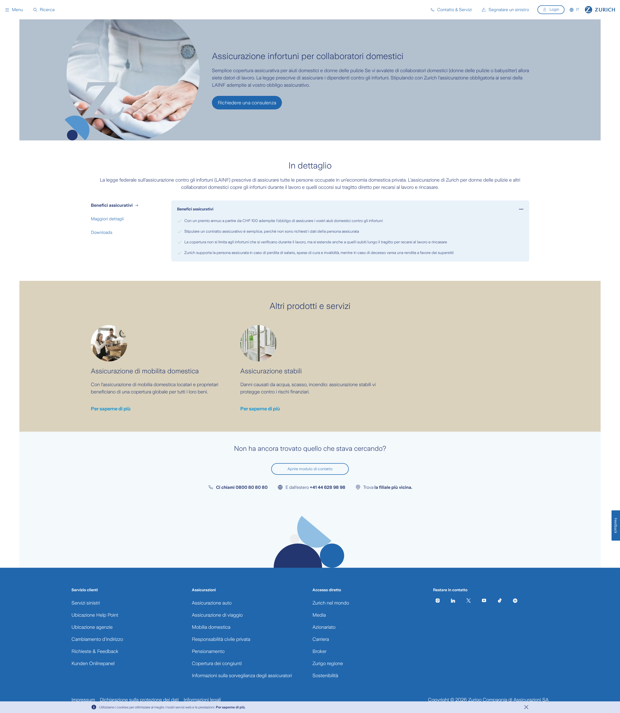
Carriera (320, 639)
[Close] (526, 707)
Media (319, 615)
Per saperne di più (111, 408)
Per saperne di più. (230, 707)
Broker (319, 651)
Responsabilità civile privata (221, 639)
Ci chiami (242, 487)
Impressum (83, 699)
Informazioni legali (202, 699)
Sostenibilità (325, 675)
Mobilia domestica (211, 627)
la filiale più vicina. (393, 487)
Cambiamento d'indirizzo (97, 639)
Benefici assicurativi (112, 205)
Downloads (101, 232)
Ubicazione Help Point (94, 615)
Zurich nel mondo (330, 603)
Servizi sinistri (85, 603)
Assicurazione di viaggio (217, 615)
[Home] (600, 9)
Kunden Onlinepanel (93, 663)
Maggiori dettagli (107, 218)
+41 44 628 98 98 (327, 487)
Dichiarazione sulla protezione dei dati (139, 699)
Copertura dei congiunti (217, 663)
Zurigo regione (327, 663)
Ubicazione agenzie (92, 627)
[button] (14, 9)
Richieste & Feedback (94, 651)
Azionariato (323, 627)
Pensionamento (208, 651)
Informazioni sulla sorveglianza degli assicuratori (242, 675)
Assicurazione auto (212, 603)
